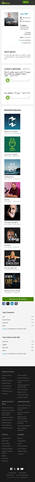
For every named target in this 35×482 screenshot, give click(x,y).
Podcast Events (6, 446)
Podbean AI (5, 393)
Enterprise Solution (7, 380)
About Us (20, 438)
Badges (4, 456)
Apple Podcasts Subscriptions (6, 414)
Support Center (6, 438)
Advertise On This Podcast (18, 299)
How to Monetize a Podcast (23, 409)
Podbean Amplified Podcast (7, 452)
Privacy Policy (12, 473)
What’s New (5, 441)
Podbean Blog (21, 441)
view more (26, 69)
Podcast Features (7, 375)
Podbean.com (24, 477)
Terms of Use (10, 475)
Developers (5, 461)
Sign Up (25, 2)
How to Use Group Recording (23, 422)
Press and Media (22, 446)
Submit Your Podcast (7, 417)
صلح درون (24, 13)
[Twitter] (15, 469)
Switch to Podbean (7, 420)
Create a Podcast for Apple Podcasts (23, 386)
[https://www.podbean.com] (5, 2)
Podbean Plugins (6, 422)
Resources (5, 458)
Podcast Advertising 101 (24, 426)
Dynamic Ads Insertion (8, 410)
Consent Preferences (22, 475)
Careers (20, 443)
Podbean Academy (7, 449)
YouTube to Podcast (23, 394)
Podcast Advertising (7, 408)
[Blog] (18, 469)
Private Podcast (6, 383)
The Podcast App (6, 386)
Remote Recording (7, 391)
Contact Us (21, 454)
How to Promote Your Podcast (23, 413)
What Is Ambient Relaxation (22, 429)
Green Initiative (22, 449)
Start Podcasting (22, 375)
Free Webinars (6, 443)
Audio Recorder (6, 388)
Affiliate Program (22, 451)
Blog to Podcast (22, 392)
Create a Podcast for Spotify (23, 381)
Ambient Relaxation (7, 428)
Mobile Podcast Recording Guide (22, 418)
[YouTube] (22, 469)
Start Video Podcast (23, 378)
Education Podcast (23, 397)
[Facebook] (11, 469)
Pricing (4, 378)
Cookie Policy (22, 473)
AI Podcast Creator (23, 389)
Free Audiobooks (6, 425)
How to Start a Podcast (24, 405)
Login (32, 2)
